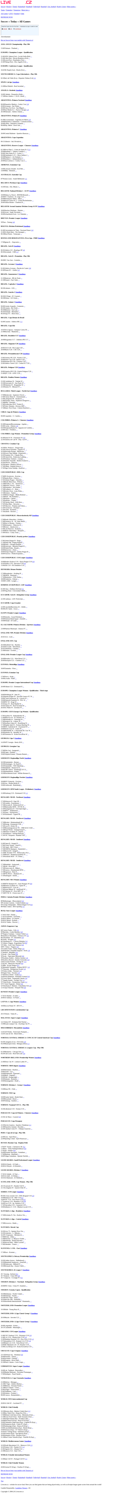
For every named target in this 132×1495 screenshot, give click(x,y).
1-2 (32, 1339)
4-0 (13, 222)
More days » (26, 10)
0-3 (23, 901)
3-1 (35, 78)
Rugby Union (61, 7)
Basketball (21, 7)
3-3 (29, 967)
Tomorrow (17, 10)
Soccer (3, 7)
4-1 (28, 936)
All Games (4, 14)
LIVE (11, 14)
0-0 (31, 884)
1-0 (28, 110)
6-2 (25, 563)
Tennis (15, 7)
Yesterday (9, 10)
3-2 (18, 270)
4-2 (22, 1198)
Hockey (9, 7)
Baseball (44, 7)
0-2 (26, 943)
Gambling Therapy (21, 1488)
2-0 (28, 104)
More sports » (71, 7)
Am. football (52, 7)
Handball (29, 7)
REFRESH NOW (7, 17)
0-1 (23, 589)
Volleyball (36, 7)
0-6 (31, 905)
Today (3, 10)
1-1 (26, 179)
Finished (16, 14)
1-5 (31, 1445)
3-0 (24, 250)
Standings (15, 82)
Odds (22, 14)
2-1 (17, 252)
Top (2, 1481)
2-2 (29, 149)
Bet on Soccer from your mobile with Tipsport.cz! (17, 40)
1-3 (29, 1411)
